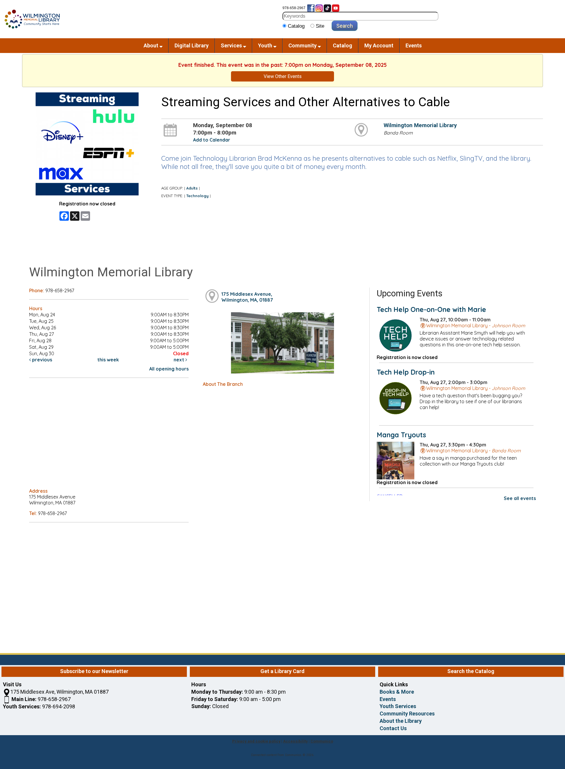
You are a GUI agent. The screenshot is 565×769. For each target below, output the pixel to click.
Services (232, 45)
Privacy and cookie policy (256, 741)
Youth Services (398, 706)
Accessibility (295, 741)
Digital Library (192, 45)
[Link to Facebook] (311, 8)
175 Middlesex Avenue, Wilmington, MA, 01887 (247, 297)
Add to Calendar (211, 140)
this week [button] (108, 360)
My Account (378, 45)
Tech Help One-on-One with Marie (431, 309)
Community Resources (407, 713)
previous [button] (41, 360)
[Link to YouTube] (335, 8)
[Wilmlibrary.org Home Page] (32, 19)
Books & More (397, 692)
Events (414, 45)
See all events (520, 498)
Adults (192, 188)
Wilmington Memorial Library (420, 125)
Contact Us (393, 728)
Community (303, 45)
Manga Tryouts (401, 435)
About (151, 45)
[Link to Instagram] (319, 8)
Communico (321, 741)
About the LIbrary (401, 721)
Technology (197, 195)
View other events (283, 76)
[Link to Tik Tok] (327, 8)
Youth (265, 45)
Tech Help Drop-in (406, 372)
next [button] (179, 360)
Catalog (342, 45)
